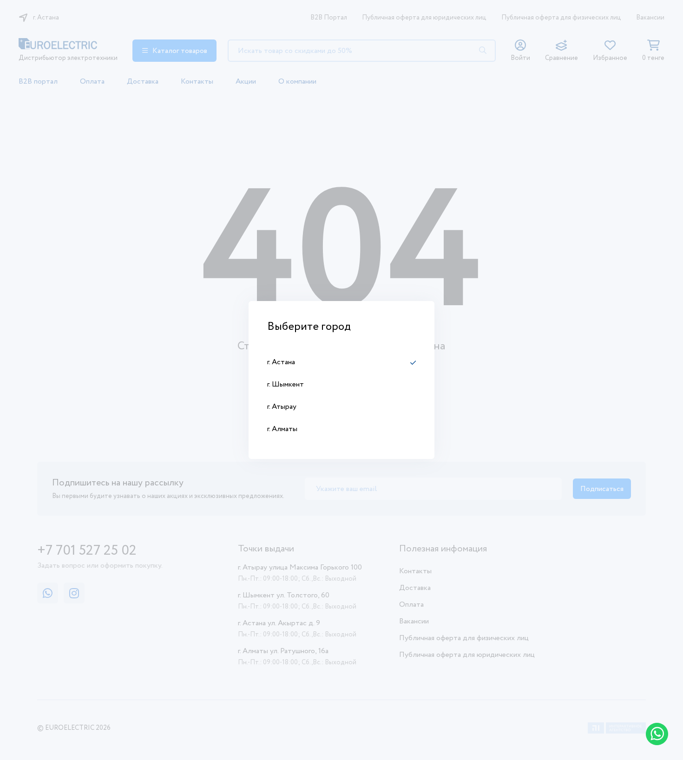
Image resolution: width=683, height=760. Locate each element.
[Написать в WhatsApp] (657, 734)
